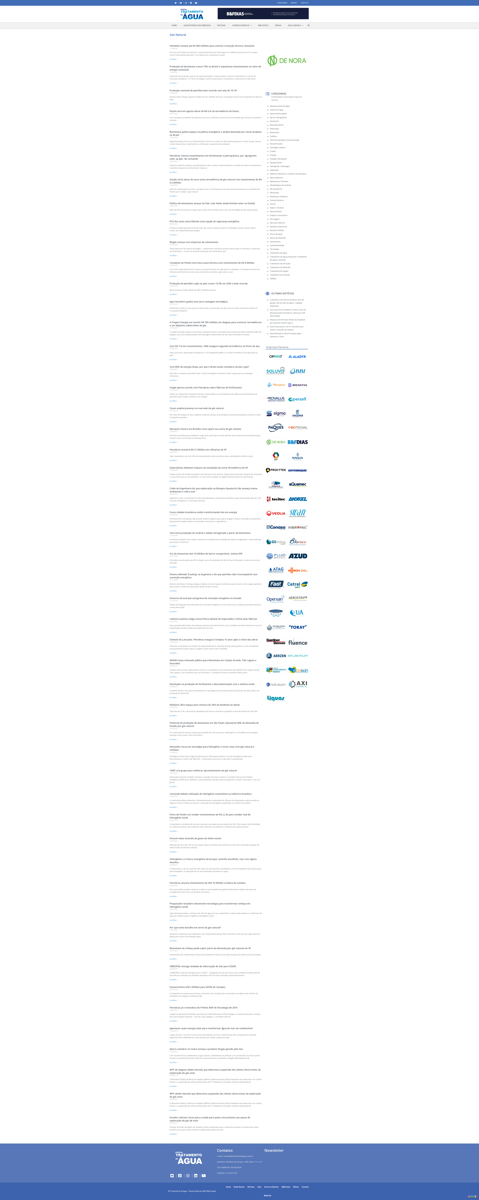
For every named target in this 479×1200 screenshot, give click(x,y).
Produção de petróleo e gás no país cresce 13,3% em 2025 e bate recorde (209, 283)
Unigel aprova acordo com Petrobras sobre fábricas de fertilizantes (206, 387)
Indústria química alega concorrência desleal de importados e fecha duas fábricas (213, 618)
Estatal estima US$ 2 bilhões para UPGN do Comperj (197, 986)
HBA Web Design (209, 1191)
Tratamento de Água (178, 1191)
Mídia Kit (267, 1196)
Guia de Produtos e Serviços (197, 25)
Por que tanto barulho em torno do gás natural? (195, 927)
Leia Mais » (173, 59)
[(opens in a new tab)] (263, 13)
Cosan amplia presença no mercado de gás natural (197, 408)
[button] (218, 14)
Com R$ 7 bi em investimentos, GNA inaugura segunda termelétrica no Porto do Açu (215, 346)
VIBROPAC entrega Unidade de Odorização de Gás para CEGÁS (203, 966)
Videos (296, 1187)
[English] (469, 1196)
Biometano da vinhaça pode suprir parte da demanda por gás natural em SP (210, 948)
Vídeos (278, 25)
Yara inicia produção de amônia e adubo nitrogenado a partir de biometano (210, 532)
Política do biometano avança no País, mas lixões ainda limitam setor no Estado (212, 203)
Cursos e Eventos (240, 25)
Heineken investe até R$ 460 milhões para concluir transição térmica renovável (212, 45)
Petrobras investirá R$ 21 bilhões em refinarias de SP (198, 449)
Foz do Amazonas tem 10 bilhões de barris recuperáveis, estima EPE (206, 553)
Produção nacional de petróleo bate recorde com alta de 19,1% (203, 90)
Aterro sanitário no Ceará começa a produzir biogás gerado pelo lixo (206, 1048)
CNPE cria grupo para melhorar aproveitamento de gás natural (203, 770)
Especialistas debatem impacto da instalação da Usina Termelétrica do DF (209, 467)
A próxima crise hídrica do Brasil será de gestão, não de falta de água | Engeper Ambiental (287, 303)
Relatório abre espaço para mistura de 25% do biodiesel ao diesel (205, 704)
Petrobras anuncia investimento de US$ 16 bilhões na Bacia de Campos (207, 882)
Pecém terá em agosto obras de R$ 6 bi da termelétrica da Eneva (204, 111)
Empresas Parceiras (277, 347)
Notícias (221, 25)
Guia (259, 1187)
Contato (304, 3)
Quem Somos (282, 3)
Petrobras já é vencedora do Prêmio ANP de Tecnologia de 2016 (203, 1007)
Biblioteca (263, 25)
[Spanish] (475, 1196)
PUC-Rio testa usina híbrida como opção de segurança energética (204, 221)
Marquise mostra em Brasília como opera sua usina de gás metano (205, 428)
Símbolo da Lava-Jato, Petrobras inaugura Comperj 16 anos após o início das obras (214, 639)
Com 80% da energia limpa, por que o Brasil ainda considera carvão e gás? (209, 366)
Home (174, 25)
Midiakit (294, 3)
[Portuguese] (472, 1196)
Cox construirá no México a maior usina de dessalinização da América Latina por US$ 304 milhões (288, 313)
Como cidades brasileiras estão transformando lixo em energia (203, 512)
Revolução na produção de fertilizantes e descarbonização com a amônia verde (212, 684)
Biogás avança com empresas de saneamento (194, 242)
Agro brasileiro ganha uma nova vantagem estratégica (199, 301)
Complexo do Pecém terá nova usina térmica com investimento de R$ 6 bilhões (212, 262)
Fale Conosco (294, 25)
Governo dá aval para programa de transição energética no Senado (205, 598)
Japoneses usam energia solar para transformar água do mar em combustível (211, 1028)
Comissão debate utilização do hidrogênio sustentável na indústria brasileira (211, 793)
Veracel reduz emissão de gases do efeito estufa (195, 838)
